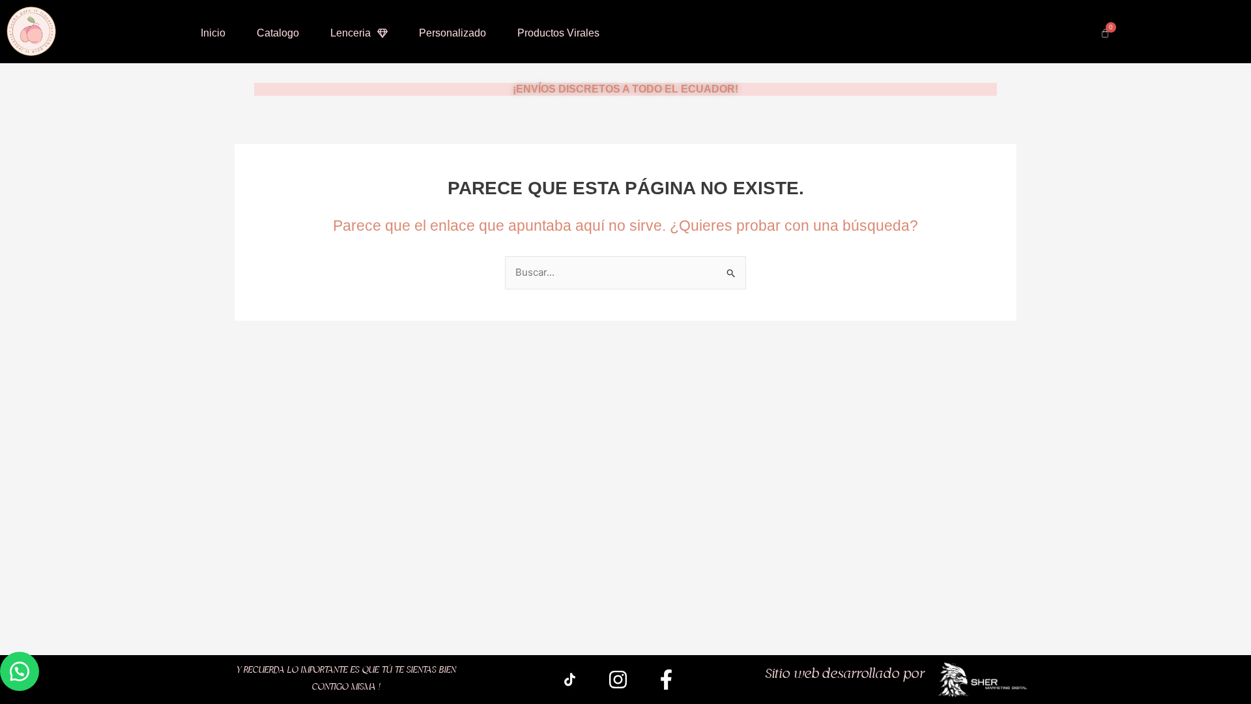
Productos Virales (558, 32)
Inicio (213, 32)
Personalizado (452, 32)
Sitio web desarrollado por (845, 674)
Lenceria (350, 32)
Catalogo (278, 32)
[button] (19, 671)
